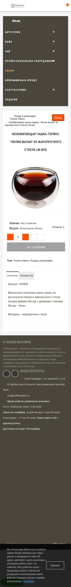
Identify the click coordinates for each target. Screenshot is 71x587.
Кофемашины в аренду (21, 80)
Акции (9, 70)
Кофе (8, 41)
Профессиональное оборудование (30, 61)
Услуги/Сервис (16, 90)
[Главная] (6, 116)
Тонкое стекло (21, 260)
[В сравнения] (40, 237)
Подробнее (28, 581)
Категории (12, 32)
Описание (12, 275)
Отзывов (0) (26, 275)
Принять (55, 565)
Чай (7, 51)
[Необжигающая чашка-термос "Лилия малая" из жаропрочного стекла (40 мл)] (35, 187)
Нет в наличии (36, 247)
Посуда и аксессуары (41, 260)
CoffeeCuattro (10, 348)
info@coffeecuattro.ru (18, 395)
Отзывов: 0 (58, 227)
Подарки (11, 99)
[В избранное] (34, 237)
